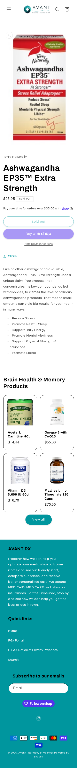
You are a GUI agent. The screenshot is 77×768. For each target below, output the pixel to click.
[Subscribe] (63, 688)
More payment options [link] (38, 244)
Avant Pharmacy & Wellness (36, 753)
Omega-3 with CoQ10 (56, 434)
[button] (8, 9)
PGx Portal (16, 640)
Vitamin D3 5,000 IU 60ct (19, 492)
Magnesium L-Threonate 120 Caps (56, 494)
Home (12, 630)
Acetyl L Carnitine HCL (19, 434)
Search (13, 659)
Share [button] (12, 256)
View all (38, 519)
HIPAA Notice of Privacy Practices (33, 650)
